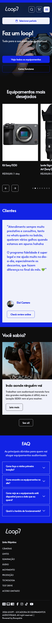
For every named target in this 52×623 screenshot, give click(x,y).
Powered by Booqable (12, 618)
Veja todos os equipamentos (26, 59)
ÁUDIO (5, 564)
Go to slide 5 (42, 188)
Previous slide (5, 188)
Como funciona (26, 68)
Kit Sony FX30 (9, 165)
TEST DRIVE (7, 585)
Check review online (21, 314)
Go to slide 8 (49, 188)
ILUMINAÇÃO (8, 559)
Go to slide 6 (44, 188)
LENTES (5, 553)
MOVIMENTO (8, 569)
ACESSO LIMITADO (11, 591)
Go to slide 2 (35, 188)
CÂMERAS (7, 548)
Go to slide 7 (47, 188)
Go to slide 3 (37, 188)
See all (26, 422)
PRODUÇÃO (8, 575)
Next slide (15, 188)
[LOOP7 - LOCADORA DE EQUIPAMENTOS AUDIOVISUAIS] (11, 9)
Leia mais (14, 407)
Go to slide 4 (40, 188)
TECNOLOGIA (8, 580)
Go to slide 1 (33, 188)
